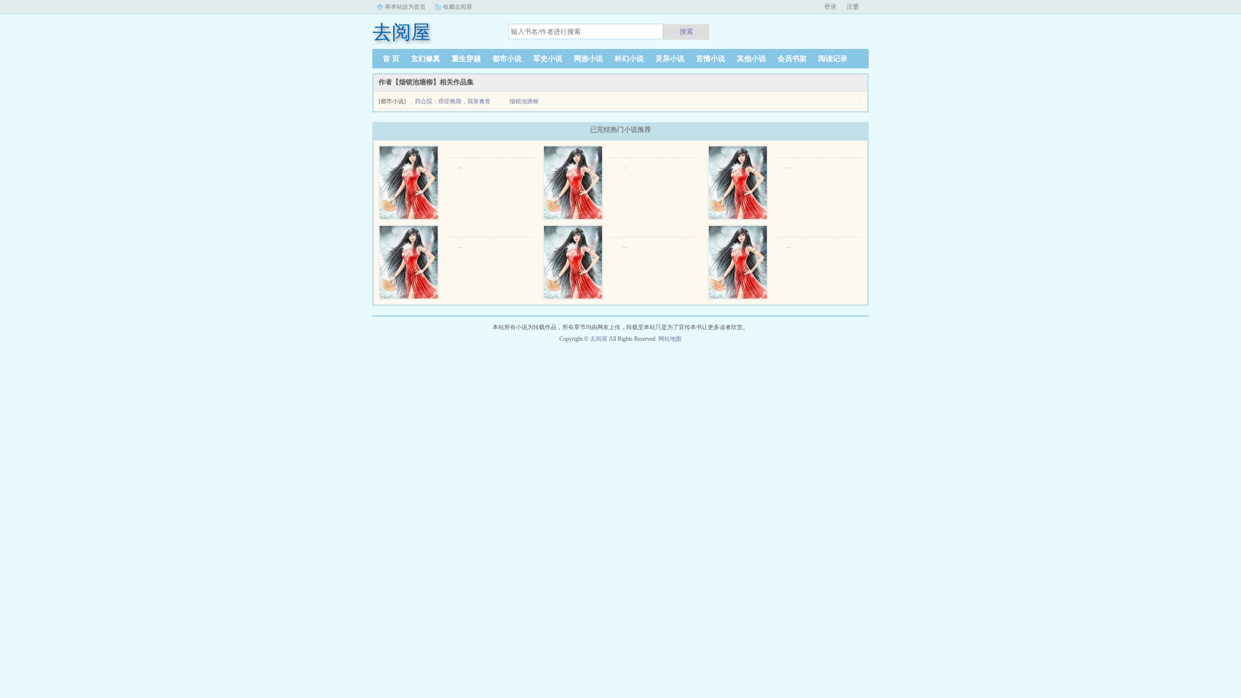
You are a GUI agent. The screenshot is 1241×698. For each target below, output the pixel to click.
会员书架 (792, 59)
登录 (830, 6)
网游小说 (588, 59)
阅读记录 (832, 59)
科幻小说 (629, 59)
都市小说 (507, 59)
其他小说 (751, 59)
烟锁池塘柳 (524, 101)
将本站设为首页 (405, 6)
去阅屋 (598, 338)
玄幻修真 (425, 59)
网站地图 (670, 338)
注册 (852, 6)
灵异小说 (669, 59)
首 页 (391, 59)
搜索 (686, 31)
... (460, 166)
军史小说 (547, 59)
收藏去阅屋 (457, 6)
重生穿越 (466, 59)
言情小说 (710, 59)
